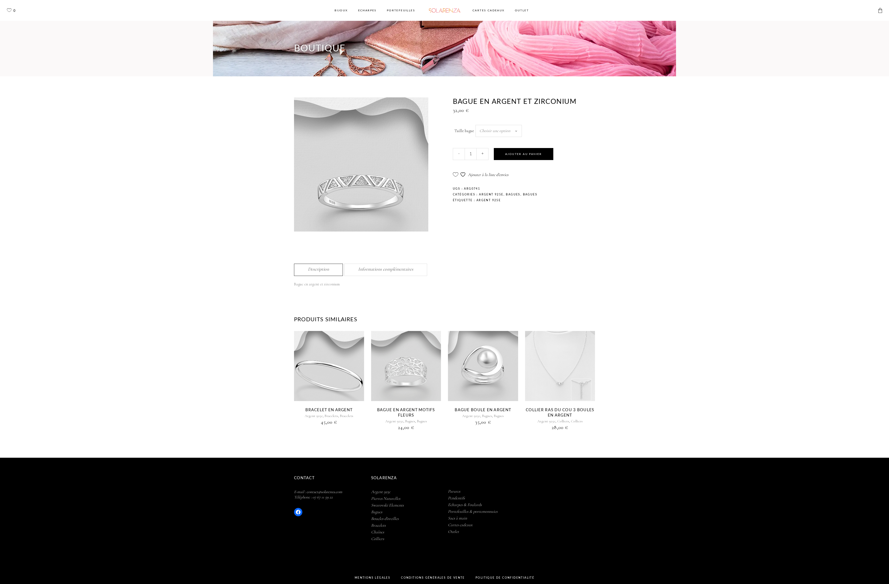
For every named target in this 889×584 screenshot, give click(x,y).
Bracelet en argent (329, 410)
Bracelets (331, 416)
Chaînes (377, 532)
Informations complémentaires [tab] (385, 269)
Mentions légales (372, 577)
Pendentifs (456, 498)
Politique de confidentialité (505, 577)
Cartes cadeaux (460, 524)
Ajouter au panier (523, 154)
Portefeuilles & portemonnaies (473, 511)
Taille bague (464, 130)
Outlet (453, 531)
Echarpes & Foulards (465, 504)
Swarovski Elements (387, 505)
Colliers (563, 421)
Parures (454, 491)
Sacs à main (457, 518)
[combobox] (499, 131)
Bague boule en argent (483, 410)
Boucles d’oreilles (385, 518)
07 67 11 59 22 (323, 497)
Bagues (513, 194)
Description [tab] (318, 269)
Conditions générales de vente (433, 577)
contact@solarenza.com (324, 491)
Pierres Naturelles (385, 498)
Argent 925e (491, 194)
